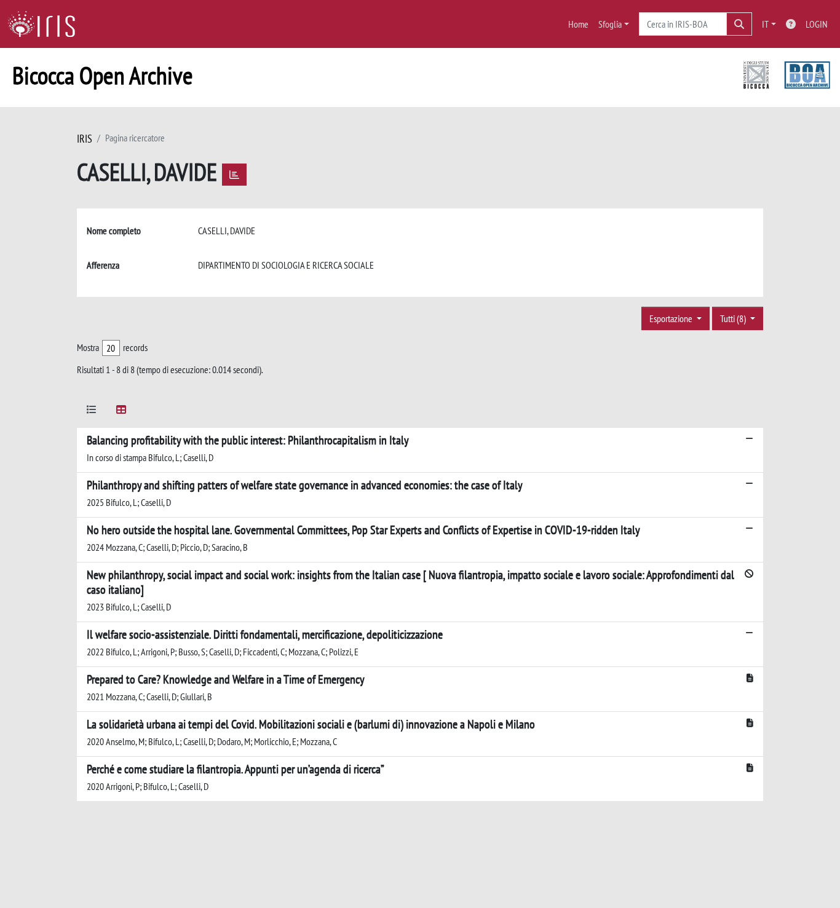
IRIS (84, 139)
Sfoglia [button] (610, 24)
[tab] (91, 411)
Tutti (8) (734, 318)
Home (578, 24)
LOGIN (817, 24)
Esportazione (671, 318)
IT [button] (765, 24)
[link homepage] (46, 24)
